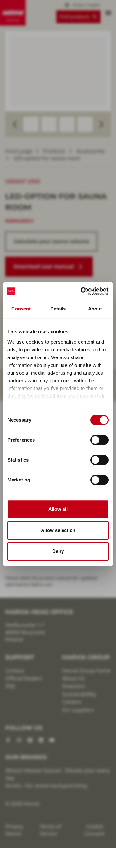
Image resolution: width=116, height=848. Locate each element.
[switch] (99, 440)
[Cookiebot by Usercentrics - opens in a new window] (82, 291)
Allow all (58, 509)
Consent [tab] (21, 308)
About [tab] (95, 308)
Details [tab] (58, 308)
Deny (58, 551)
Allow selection (58, 530)
